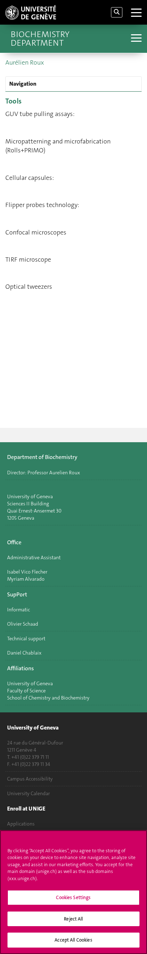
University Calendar (28, 793)
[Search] (116, 12)
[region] (73, 892)
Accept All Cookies (73, 940)
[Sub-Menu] (135, 38)
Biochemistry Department (40, 38)
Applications (21, 824)
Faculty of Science (26, 690)
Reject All (73, 919)
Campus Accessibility (30, 779)
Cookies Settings (73, 897)
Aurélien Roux (24, 62)
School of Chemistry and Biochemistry (48, 698)
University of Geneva (30, 683)
